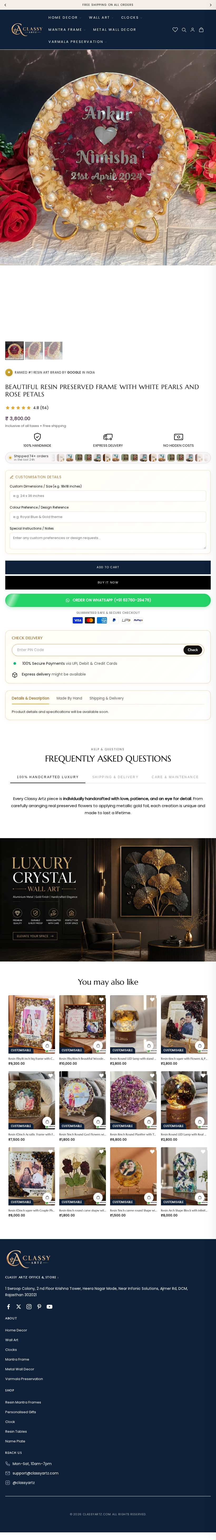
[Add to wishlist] (50, 999)
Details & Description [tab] (30, 698)
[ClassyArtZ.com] (27, 30)
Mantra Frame (65, 29)
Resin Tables (16, 1431)
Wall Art (99, 17)
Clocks (130, 17)
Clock (10, 1421)
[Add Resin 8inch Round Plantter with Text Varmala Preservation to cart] (149, 1121)
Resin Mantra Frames (23, 1402)
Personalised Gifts (20, 1412)
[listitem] (14, 350)
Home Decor (63, 17)
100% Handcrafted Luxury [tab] (48, 777)
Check (193, 650)
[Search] (184, 30)
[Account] (192, 30)
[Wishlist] (175, 30)
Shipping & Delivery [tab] (107, 698)
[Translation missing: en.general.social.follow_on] (8, 1307)
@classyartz (24, 1482)
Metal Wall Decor (114, 29)
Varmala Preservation (76, 41)
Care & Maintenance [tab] (175, 777)
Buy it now (108, 583)
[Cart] (201, 30)
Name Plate (15, 1441)
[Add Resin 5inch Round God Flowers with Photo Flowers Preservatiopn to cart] (98, 1121)
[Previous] (5, 5)
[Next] (210, 5)
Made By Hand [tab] (69, 698)
